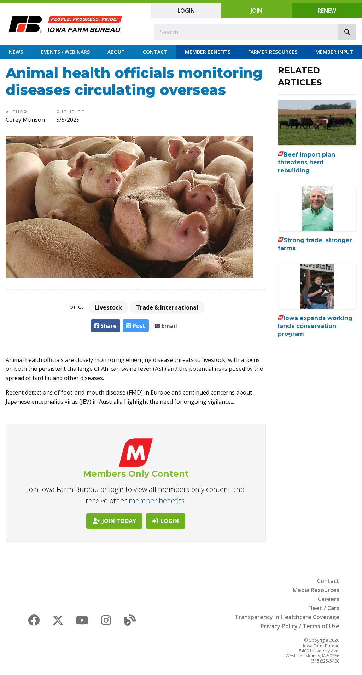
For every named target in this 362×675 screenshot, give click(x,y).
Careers (328, 599)
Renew (326, 11)
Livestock (108, 307)
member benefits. (157, 500)
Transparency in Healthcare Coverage (287, 617)
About (116, 52)
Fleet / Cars (323, 608)
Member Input (334, 52)
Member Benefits (207, 52)
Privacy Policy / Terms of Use (300, 626)
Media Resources (316, 590)
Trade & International (167, 307)
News (16, 52)
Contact (155, 52)
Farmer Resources (272, 52)
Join (256, 11)
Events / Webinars (65, 52)
